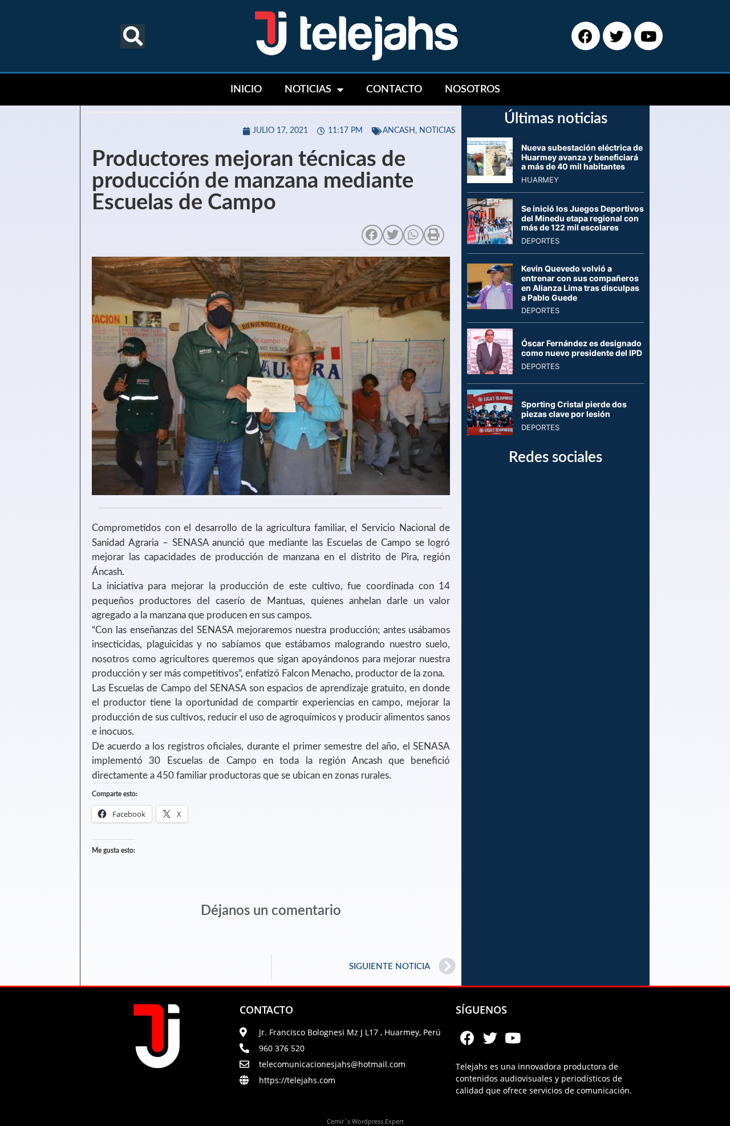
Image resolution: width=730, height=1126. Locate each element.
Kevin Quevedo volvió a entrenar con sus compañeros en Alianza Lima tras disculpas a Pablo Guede (580, 283)
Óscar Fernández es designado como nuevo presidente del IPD (581, 348)
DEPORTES (540, 240)
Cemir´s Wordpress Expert (365, 1121)
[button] (132, 36)
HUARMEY (540, 179)
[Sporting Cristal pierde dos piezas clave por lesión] (490, 432)
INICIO (246, 89)
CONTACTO (394, 89)
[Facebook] (585, 36)
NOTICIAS (308, 89)
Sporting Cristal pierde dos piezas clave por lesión (574, 409)
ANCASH (399, 131)
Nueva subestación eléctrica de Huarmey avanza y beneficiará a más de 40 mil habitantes (582, 157)
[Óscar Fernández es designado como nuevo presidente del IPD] (490, 370)
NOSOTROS (472, 89)
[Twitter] (617, 36)
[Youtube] (648, 36)
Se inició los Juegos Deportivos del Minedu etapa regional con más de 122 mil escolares (582, 218)
